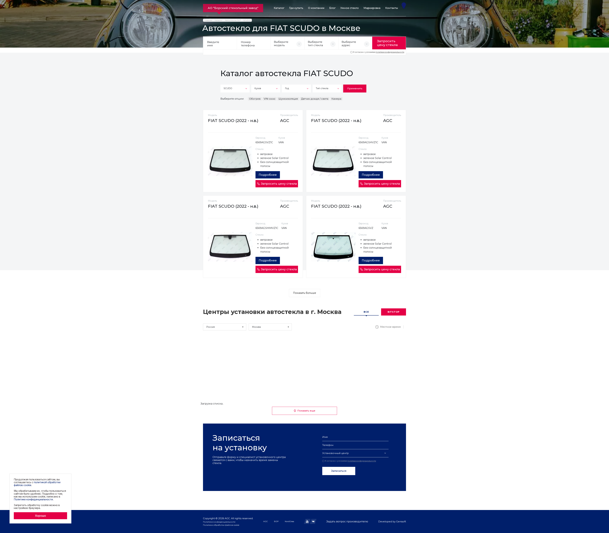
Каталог (279, 8)
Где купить (296, 8)
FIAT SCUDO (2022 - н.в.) (233, 120)
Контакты (391, 8)
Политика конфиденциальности (219, 522)
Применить (354, 88)
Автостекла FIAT (233, 20)
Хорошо (40, 515)
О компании (316, 8)
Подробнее (268, 175)
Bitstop (393, 311)
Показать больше (304, 292)
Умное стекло (349, 8)
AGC (265, 521)
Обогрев (255, 98)
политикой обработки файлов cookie (37, 484)
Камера (336, 98)
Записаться (338, 470)
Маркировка (371, 8)
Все (366, 311)
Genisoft (401, 521)
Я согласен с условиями (378, 52)
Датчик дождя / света (314, 98)
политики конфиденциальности (390, 52)
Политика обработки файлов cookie (221, 525)
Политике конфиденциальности (33, 499)
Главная (208, 20)
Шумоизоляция (288, 98)
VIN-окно (269, 98)
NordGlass (289, 521)
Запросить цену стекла (387, 43)
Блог (332, 8)
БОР (276, 521)
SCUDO (247, 20)
